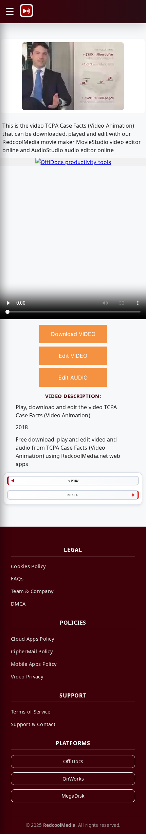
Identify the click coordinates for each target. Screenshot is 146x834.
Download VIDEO (73, 334)
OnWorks (73, 778)
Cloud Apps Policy (32, 638)
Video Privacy (27, 676)
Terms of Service (31, 711)
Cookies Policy (28, 566)
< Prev (73, 480)
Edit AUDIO (73, 377)
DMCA (18, 603)
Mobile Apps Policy (34, 663)
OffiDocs (73, 761)
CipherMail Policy (32, 651)
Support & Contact (33, 724)
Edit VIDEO (73, 355)
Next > (73, 495)
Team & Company (32, 591)
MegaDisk (73, 795)
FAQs (17, 578)
